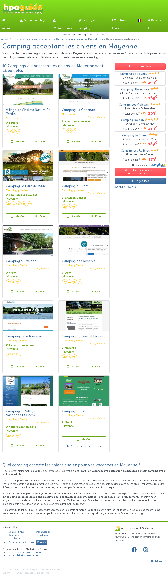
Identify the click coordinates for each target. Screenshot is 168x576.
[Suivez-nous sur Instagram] (146, 550)
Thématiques (62, 28)
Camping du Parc (75, 186)
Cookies (41, 542)
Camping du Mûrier (21, 261)
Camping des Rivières (78, 261)
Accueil (7, 28)
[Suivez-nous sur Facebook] (135, 549)
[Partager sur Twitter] (79, 34)
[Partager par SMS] (102, 34)
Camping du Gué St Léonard (83, 336)
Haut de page (157, 561)
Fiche (42, 141)
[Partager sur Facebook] (74, 34)
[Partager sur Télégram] (91, 34)
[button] (141, 20)
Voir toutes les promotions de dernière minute (141, 172)
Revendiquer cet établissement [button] (86, 446)
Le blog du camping (88, 24)
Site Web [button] (20, 141)
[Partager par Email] (97, 34)
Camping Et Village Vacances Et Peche (21, 413)
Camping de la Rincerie (24, 336)
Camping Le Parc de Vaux (26, 186)
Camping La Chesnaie (79, 110)
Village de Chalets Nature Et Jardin (28, 112)
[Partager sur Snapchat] (85, 34)
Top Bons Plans (119, 24)
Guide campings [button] (35, 20)
